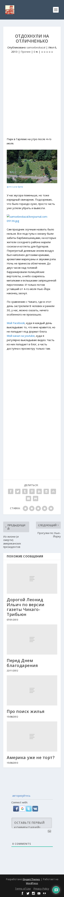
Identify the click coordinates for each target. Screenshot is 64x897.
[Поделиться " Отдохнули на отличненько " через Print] (35, 498)
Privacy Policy (41, 888)
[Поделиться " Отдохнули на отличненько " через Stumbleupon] (53, 491)
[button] (16, 810)
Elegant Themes (31, 879)
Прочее (26, 51)
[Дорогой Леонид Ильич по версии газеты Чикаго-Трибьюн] (32, 579)
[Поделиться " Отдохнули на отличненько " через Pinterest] (32, 491)
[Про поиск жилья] (32, 690)
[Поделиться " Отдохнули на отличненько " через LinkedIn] (39, 491)
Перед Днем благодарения (22, 663)
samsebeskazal (35, 47)
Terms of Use (23, 888)
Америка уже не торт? (31, 757)
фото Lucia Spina (15, 187)
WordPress (32, 883)
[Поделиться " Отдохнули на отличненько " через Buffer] (46, 491)
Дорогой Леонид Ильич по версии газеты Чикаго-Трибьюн (25, 607)
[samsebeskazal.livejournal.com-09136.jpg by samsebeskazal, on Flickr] (32, 221)
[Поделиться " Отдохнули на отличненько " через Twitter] (17, 491)
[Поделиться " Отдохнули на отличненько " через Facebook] (10, 491)
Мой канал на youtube (21, 335)
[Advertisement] (32, 100)
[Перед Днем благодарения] (32, 639)
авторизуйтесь (21, 795)
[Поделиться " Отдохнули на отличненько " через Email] (28, 498)
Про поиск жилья (26, 711)
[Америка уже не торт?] (32, 736)
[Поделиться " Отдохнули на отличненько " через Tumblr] (24, 491)
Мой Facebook (16, 323)
